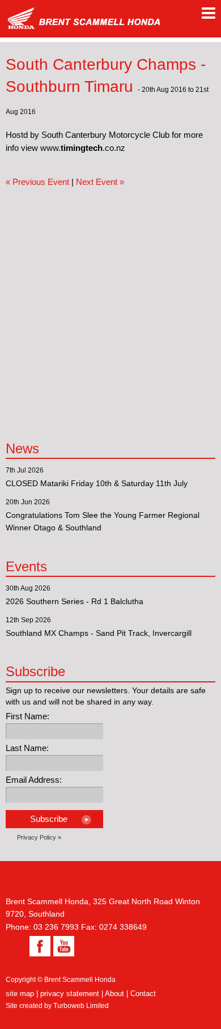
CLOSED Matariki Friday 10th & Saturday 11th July (97, 483)
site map (20, 993)
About (114, 993)
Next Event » (100, 182)
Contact (143, 993)
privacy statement (69, 993)
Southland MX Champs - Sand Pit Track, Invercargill (99, 633)
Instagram (16, 946)
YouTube (62, 946)
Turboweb (68, 1006)
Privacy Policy (36, 837)
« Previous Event (37, 182)
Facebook (38, 946)
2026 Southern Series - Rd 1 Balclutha (74, 601)
